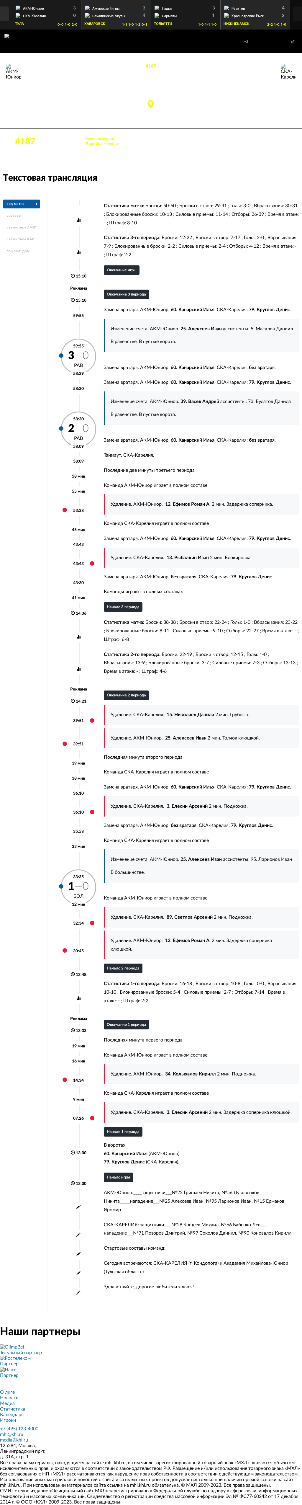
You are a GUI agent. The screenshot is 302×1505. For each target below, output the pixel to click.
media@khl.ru (14, 1440)
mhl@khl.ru (11, 1434)
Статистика (12, 1409)
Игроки (8, 1420)
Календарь (12, 1414)
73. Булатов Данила (269, 401)
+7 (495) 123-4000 (19, 1428)
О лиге (7, 1392)
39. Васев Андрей (41, 92)
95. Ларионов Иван (271, 859)
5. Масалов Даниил (272, 329)
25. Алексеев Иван (42, 86)
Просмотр (46, 7)
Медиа (7, 1403)
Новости (9, 1397)
